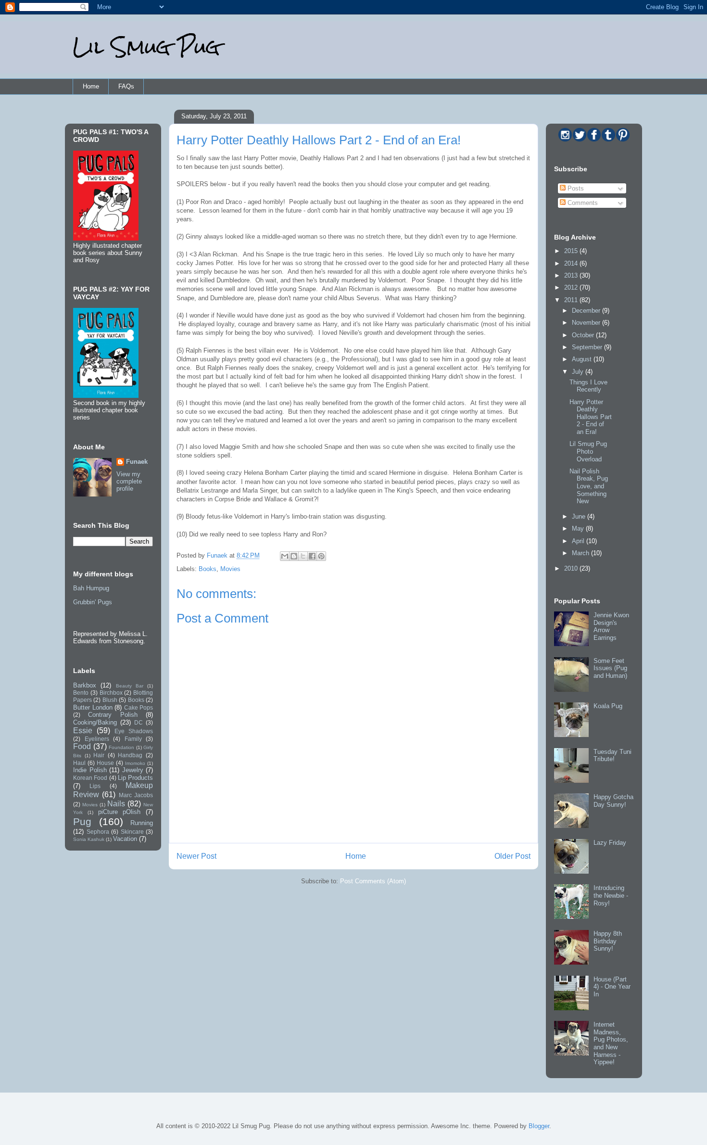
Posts (575, 188)
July (578, 371)
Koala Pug (607, 706)
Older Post (512, 856)
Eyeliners (97, 739)
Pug (82, 821)
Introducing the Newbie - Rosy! (610, 895)
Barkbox (84, 685)
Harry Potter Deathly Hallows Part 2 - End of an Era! (590, 416)
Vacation (125, 838)
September (588, 347)
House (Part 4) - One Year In (612, 987)
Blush (109, 700)
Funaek (218, 555)
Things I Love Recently (588, 386)
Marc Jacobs (136, 795)
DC (138, 722)
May (579, 528)
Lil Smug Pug (146, 46)
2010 (572, 568)
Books (207, 568)
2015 (572, 250)
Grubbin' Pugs (92, 602)
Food (82, 746)
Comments (582, 202)
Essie (82, 730)
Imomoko (135, 763)
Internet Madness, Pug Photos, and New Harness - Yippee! (610, 1043)
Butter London (93, 707)
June (579, 516)
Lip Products (135, 777)
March (581, 553)
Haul (79, 763)
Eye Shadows (133, 731)
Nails (116, 804)
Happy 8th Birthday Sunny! (607, 941)
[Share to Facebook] (312, 556)
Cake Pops (138, 707)
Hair (98, 755)
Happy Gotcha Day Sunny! (613, 800)
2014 (572, 263)
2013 (572, 275)
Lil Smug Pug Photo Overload (588, 451)
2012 (572, 287)
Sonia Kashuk (88, 839)
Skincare (132, 831)
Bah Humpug (91, 588)
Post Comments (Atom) (373, 881)
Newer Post (196, 856)
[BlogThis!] (294, 556)
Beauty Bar (129, 685)
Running (141, 823)
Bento (80, 692)
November (587, 322)
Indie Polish (90, 770)
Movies (230, 568)
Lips (95, 786)
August (582, 359)
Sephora (98, 831)
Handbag (130, 755)
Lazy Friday (609, 842)
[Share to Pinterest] (321, 556)
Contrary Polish (112, 714)
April (579, 541)
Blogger (539, 1126)
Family (133, 739)
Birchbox (111, 692)
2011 (572, 300)
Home (91, 86)
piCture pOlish (119, 811)
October (584, 335)
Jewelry (132, 770)
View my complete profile (129, 481)
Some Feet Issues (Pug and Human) (610, 668)
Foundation (121, 747)
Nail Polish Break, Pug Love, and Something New (588, 486)
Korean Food (90, 778)
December (587, 310)
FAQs (126, 86)
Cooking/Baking (95, 722)
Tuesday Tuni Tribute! (612, 755)
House (105, 763)
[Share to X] (303, 556)
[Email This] (285, 556)
